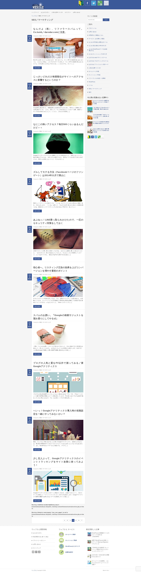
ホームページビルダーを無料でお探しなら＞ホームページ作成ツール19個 (101, 102)
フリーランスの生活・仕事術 (97, 78)
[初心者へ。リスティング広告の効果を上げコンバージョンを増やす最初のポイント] (58, 287)
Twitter (39, 552)
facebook (87, 3)
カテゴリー (68, 12)
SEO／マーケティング (45, 36)
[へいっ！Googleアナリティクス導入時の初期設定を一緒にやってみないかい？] (58, 430)
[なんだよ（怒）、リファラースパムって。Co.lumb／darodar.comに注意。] (58, 48)
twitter (94, 3)
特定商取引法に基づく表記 (40, 536)
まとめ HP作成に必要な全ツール (98, 42)
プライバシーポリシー (39, 540)
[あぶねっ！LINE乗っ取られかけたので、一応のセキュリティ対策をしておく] (58, 239)
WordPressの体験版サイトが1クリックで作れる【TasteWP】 (100, 534)
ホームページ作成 (94, 71)
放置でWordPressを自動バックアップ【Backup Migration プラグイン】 (100, 542)
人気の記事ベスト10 (57, 12)
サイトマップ (37, 548)
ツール (91, 85)
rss (100, 3)
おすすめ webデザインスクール (98, 57)
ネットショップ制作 (71, 540)
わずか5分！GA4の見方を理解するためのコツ (100, 555)
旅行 (90, 92)
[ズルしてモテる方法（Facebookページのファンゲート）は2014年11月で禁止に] (58, 191)
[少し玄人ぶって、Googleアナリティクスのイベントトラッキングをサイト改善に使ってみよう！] (58, 481)
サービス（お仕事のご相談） (97, 38)
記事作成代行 (69, 552)
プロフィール (92, 28)
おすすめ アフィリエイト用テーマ (98, 64)
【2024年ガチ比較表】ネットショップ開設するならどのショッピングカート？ (100, 549)
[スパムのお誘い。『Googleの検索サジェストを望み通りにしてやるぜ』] (58, 334)
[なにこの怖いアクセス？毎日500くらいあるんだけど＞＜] (58, 143)
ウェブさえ (38, 6)
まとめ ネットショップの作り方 (98, 54)
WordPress (92, 82)
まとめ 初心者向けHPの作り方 (97, 45)
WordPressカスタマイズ (72, 546)
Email (33, 552)
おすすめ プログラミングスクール (98, 61)
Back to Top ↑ (106, 570)
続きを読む (38, 67)
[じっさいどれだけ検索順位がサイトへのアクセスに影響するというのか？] (58, 96)
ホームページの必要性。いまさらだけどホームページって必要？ (100, 562)
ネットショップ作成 (94, 75)
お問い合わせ (106, 3)
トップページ (35, 12)
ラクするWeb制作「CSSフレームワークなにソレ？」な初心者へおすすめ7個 (101, 116)
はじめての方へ (81, 3)
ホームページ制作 (70, 534)
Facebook (36, 552)
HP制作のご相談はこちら (96, 35)
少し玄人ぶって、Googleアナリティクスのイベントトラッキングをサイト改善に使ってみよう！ (58, 461)
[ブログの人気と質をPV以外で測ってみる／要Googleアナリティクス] (58, 382)
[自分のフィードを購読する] (99, 137)
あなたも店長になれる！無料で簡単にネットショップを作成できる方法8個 (101, 130)
